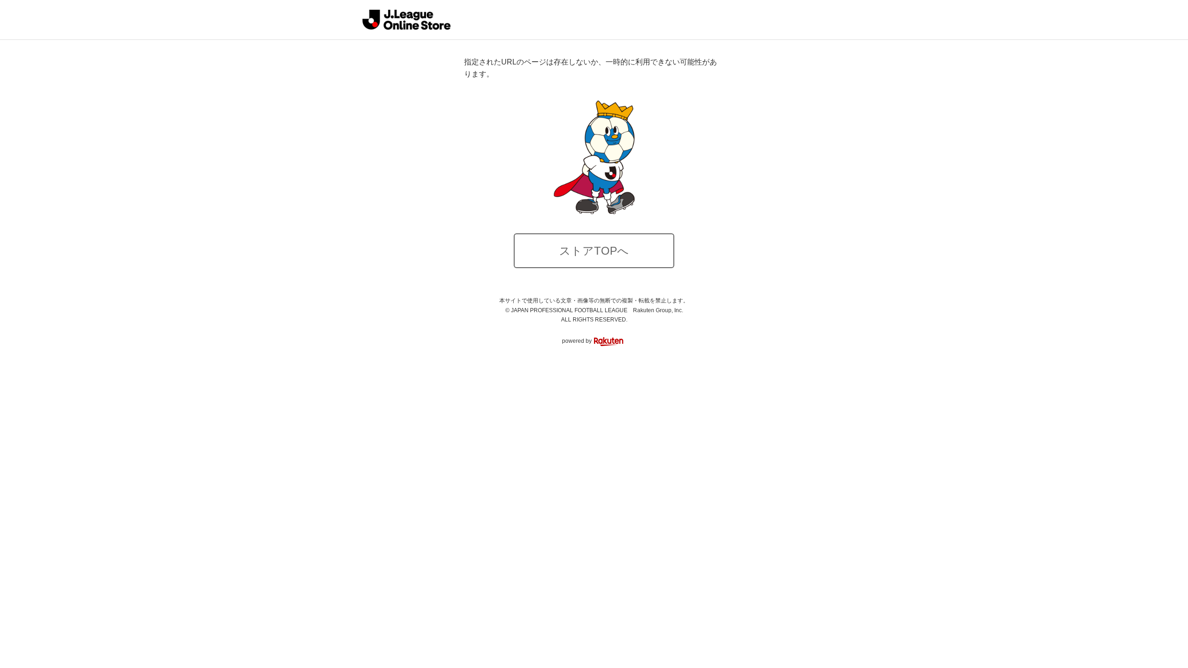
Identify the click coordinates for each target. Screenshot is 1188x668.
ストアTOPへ (594, 250)
